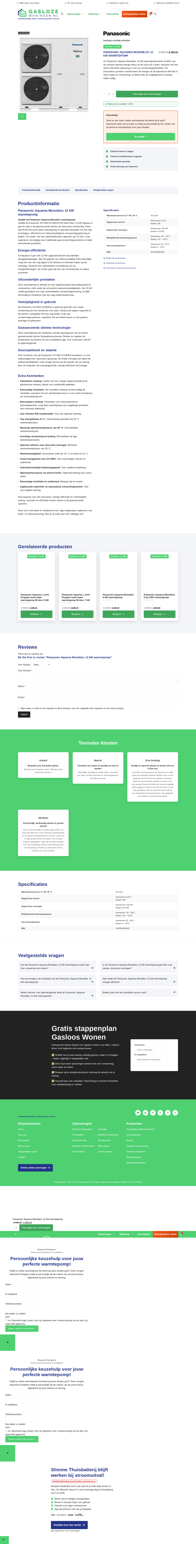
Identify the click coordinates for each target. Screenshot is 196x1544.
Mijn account (24, 1146)
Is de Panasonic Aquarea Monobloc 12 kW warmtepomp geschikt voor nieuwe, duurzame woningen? (137, 967)
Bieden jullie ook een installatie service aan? (125, 992)
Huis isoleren (78, 1151)
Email (21, 697)
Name (21, 686)
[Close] (7, 1342)
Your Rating (24, 664)
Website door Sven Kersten (131, 1182)
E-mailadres (141, 1054)
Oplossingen (73, 14)
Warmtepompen (133, 1157)
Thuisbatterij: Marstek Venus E (140, 1129)
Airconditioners (133, 1135)
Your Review (25, 670)
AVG (7, 1317)
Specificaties (81, 190)
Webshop (93, 14)
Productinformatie (31, 190)
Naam (8, 1284)
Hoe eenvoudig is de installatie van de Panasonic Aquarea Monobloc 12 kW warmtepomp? (56, 980)
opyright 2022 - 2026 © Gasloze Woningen (71, 1182)
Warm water (103, 1146)
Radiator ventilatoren (136, 1151)
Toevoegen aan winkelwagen (147, 94)
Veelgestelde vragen (103, 190)
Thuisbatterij (78, 1135)
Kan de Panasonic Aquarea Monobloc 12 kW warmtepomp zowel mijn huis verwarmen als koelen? (55, 967)
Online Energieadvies (82, 1129)
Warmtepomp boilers (136, 1163)
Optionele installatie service (167, 3)
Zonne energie (105, 1151)
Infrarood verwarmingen (137, 1146)
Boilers (129, 1140)
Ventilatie (102, 1129)
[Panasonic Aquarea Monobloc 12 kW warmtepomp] (54, 74)
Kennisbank (113, 14)
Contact (21, 1157)
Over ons (22, 1135)
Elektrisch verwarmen (108, 1135)
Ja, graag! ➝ (140, 136)
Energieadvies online (134, 14)
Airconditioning (79, 1140)
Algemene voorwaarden (110, 1182)
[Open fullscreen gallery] (22, 116)
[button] (62, 14)
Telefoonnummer (13, 1304)
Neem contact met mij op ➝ (22, 1328)
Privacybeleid (94, 1182)
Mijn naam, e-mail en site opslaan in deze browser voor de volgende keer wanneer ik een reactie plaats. (72, 708)
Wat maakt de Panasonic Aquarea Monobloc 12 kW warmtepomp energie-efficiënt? (135, 980)
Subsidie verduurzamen (83, 1146)
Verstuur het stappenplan (149, 1065)
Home (21, 1129)
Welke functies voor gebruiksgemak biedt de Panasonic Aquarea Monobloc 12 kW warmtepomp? (53, 994)
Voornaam (140, 1045)
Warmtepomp (104, 1140)
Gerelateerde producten (58, 190)
